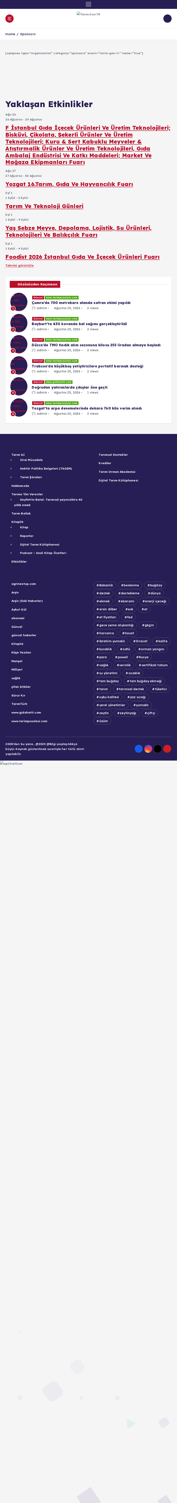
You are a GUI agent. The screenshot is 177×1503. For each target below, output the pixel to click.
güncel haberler (23, 635)
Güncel (38, 297)
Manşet (16, 661)
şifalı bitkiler (21, 686)
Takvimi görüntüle (19, 265)
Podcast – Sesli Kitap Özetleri (43, 553)
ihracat (141, 641)
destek (104, 593)
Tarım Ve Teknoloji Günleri (44, 206)
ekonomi (17, 618)
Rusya (144, 657)
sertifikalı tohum (155, 665)
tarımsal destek (131, 689)
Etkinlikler (19, 561)
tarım (103, 689)
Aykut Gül (18, 609)
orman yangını (152, 649)
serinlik (125, 665)
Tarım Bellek (21, 513)
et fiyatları (107, 617)
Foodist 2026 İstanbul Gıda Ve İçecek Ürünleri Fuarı (82, 256)
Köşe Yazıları (21, 652)
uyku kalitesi (109, 697)
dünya (155, 593)
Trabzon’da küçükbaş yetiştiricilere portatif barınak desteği (87, 366)
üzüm (103, 721)
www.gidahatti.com (58, 382)
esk (130, 609)
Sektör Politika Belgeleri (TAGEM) (46, 468)
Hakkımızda (20, 485)
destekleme (130, 593)
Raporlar (26, 536)
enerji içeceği (155, 601)
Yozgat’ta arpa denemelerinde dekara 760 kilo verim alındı (87, 408)
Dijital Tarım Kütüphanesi (39, 544)
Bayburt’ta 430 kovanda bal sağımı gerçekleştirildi (79, 324)
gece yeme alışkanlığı (116, 625)
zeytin (104, 713)
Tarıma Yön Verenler (27, 494)
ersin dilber (108, 609)
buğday (156, 585)
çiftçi (151, 713)
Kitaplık (17, 522)
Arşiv (15, 592)
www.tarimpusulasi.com (61, 297)
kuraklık (105, 649)
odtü (126, 649)
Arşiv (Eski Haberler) (27, 601)
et (145, 609)
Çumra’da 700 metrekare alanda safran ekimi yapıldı (81, 303)
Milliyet (16, 669)
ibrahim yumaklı (112, 641)
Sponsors (28, 34)
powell (123, 657)
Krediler (105, 463)
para (103, 657)
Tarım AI (18, 454)
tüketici (161, 689)
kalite (163, 641)
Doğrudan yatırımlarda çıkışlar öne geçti (69, 387)
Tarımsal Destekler (113, 454)
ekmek (104, 601)
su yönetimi (108, 673)
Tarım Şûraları (31, 477)
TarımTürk (19, 704)
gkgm (149, 625)
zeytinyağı (128, 713)
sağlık (15, 678)
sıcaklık (134, 673)
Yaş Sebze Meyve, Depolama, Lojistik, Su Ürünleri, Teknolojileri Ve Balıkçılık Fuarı (78, 231)
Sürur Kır (18, 695)
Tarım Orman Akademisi (117, 471)
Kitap (24, 527)
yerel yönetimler (112, 705)
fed (130, 617)
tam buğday (109, 681)
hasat (129, 633)
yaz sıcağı (138, 697)
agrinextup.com (23, 583)
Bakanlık (106, 585)
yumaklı (142, 705)
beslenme (131, 585)
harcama (106, 633)
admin (42, 308)
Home (10, 34)
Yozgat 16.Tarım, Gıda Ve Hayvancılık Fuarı (69, 184)
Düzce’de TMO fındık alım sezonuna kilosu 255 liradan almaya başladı (96, 345)
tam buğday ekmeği (146, 681)
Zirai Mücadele (31, 460)
